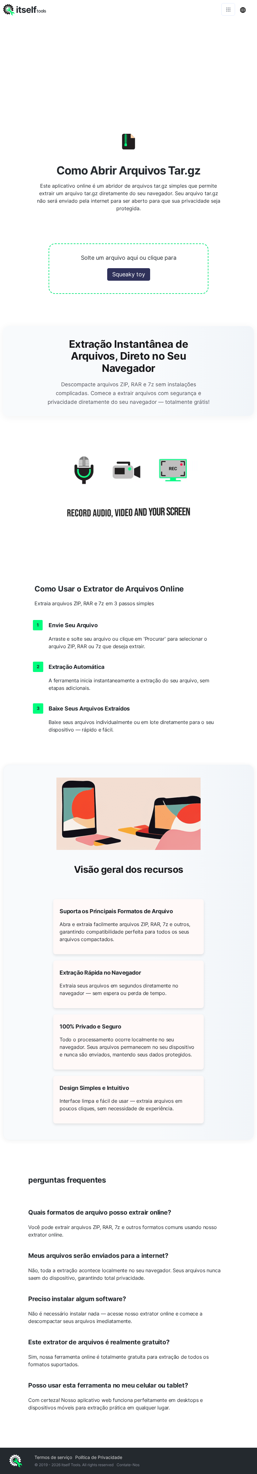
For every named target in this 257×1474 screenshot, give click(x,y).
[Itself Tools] (128, 494)
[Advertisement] (128, 66)
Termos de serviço (53, 1457)
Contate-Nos (128, 1464)
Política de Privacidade (98, 1457)
